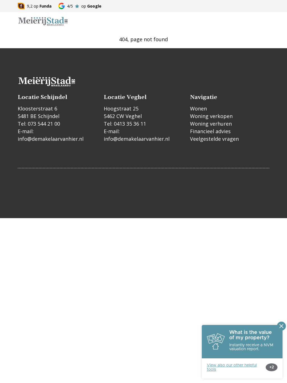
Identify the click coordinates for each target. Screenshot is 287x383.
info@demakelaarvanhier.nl (51, 138)
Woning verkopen (211, 116)
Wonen (198, 108)
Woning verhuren (211, 123)
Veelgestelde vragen (214, 138)
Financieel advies (210, 131)
